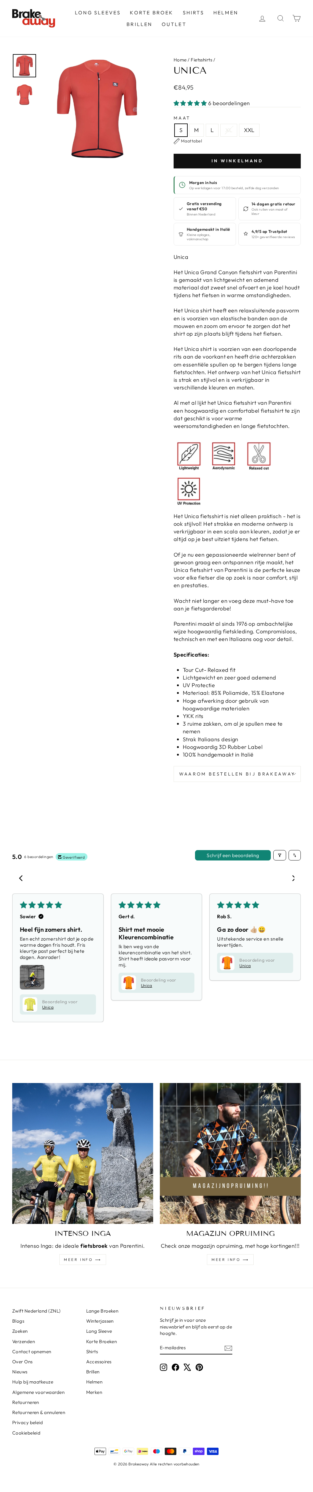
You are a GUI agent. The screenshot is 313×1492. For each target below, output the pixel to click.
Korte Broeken (101, 1341)
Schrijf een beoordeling (233, 855)
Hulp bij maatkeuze (32, 1382)
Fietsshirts (201, 60)
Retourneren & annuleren (38, 1412)
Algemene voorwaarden (38, 1392)
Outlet (174, 24)
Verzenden (23, 1341)
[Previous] (22, 878)
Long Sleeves (98, 12)
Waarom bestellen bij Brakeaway (237, 774)
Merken (94, 1392)
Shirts (193, 12)
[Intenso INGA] (82, 1153)
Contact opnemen (31, 1351)
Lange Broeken (102, 1311)
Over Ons (22, 1362)
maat (182, 118)
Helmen (225, 12)
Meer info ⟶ (82, 1259)
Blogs (18, 1321)
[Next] (291, 878)
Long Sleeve (99, 1331)
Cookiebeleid (26, 1433)
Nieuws (20, 1372)
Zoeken (20, 1331)
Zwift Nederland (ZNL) (36, 1311)
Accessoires (99, 1362)
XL (228, 130)
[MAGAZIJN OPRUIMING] (230, 1153)
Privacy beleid (27, 1422)
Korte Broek (151, 12)
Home (180, 60)
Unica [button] (47, 1007)
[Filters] (279, 855)
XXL (249, 130)
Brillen (139, 24)
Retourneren (25, 1402)
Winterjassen (100, 1321)
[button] (191, 103)
